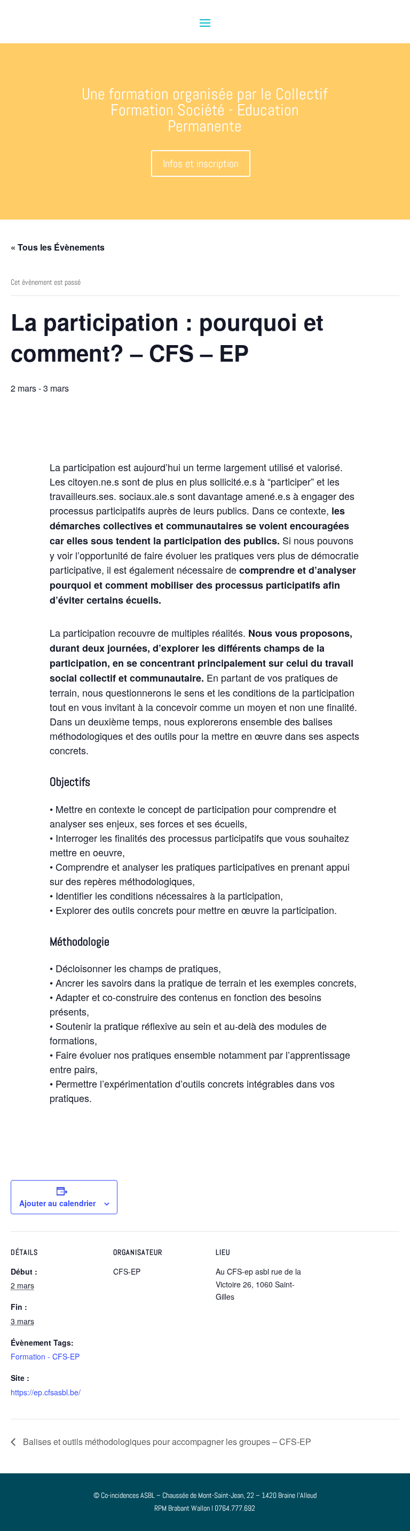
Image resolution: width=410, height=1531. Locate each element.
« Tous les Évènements (58, 247)
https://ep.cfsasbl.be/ (46, 1392)
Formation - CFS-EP (45, 1356)
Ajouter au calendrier (57, 1203)
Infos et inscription (201, 163)
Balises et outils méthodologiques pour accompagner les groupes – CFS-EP (166, 1441)
